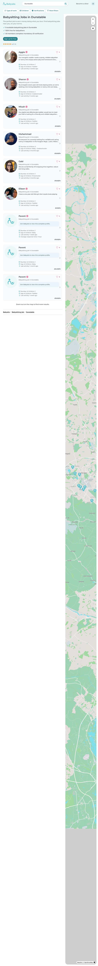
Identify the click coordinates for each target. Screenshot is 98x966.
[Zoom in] (93, 19)
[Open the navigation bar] (93, 4)
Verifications (39, 11)
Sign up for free (10, 39)
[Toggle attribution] (94, 962)
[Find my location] (93, 28)
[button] (73, 467)
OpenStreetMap (88, 962)
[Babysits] (9, 4)
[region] (80, 490)
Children (25, 11)
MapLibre (79, 962)
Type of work (11, 11)
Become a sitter (82, 4)
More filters (53, 11)
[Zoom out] (93, 23)
